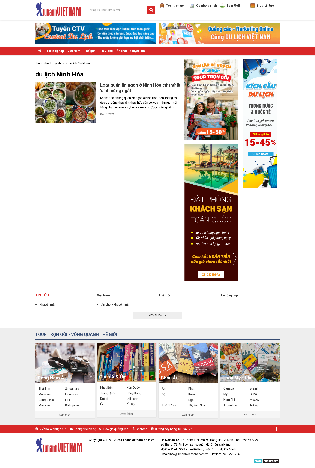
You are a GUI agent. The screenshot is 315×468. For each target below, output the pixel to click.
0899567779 (186, 429)
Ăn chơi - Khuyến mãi (131, 50)
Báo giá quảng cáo (116, 429)
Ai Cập (254, 405)
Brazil (254, 388)
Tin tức (42, 295)
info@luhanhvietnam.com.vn (189, 454)
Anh (164, 388)
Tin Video (106, 50)
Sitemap (141, 429)
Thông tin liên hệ (85, 429)
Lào (67, 400)
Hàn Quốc (133, 387)
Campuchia (46, 400)
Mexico (255, 399)
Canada (229, 388)
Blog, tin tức (265, 5)
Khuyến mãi (47, 304)
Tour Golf (233, 5)
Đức (164, 394)
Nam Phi (229, 399)
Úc (102, 404)
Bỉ (163, 400)
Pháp (191, 388)
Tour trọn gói (175, 5)
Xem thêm (65, 414)
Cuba (253, 394)
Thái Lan (44, 388)
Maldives (45, 405)
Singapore (72, 388)
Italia (191, 394)
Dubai (104, 398)
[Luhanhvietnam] (58, 445)
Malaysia (45, 394)
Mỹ (226, 394)
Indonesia (71, 394)
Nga (191, 400)
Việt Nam (74, 50)
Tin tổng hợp (55, 50)
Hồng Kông (134, 393)
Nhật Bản (106, 387)
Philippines (72, 405)
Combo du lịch (206, 5)
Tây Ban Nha (196, 405)
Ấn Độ (131, 404)
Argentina (230, 405)
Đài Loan (132, 398)
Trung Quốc (108, 393)
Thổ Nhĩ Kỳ (169, 405)
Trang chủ (42, 63)
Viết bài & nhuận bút (53, 429)
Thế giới (90, 50)
